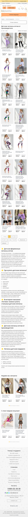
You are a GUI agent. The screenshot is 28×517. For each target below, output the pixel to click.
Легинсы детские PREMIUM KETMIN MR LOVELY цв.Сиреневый (6, 202)
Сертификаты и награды (14, 473)
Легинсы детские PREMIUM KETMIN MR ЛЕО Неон (7, 101)
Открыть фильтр (14, 22)
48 (3, 30)
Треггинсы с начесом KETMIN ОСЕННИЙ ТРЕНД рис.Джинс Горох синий (20, 227)
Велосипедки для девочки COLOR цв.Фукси (6, 431)
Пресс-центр (14, 476)
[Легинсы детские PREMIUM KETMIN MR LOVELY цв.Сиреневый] (7, 192)
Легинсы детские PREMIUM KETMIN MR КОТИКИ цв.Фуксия (20, 202)
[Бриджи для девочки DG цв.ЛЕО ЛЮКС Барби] (7, 167)
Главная (2, 19)
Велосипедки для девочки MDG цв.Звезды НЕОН (6, 396)
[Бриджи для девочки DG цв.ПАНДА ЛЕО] (21, 142)
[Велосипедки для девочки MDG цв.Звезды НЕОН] (7, 386)
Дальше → (4, 243)
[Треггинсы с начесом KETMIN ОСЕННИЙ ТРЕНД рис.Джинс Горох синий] (21, 217)
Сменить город (11, 7)
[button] (10, 405)
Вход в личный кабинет (14, 480)
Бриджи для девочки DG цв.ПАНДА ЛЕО (20, 152)
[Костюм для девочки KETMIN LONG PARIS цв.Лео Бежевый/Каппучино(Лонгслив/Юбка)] (21, 421)
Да (4, 7)
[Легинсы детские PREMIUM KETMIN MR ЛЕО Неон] (7, 91)
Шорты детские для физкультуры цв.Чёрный (6, 227)
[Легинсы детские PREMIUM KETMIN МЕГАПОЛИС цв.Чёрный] (21, 91)
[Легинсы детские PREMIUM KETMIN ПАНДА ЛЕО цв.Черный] (7, 142)
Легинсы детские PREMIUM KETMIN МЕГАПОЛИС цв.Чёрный (20, 101)
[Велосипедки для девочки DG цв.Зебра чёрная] (21, 66)
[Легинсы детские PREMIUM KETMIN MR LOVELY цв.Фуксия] (21, 167)
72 (4, 30)
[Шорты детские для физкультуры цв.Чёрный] (7, 217)
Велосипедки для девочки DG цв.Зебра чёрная (20, 76)
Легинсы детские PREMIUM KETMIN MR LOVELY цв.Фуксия (20, 177)
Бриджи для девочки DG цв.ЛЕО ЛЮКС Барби (7, 177)
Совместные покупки (14, 463)
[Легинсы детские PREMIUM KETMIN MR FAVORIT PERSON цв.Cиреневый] (21, 116)
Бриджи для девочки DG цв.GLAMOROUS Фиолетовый (6, 76)
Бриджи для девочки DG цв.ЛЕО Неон (6, 125)
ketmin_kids (15, 506)
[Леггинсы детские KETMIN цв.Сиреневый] (7, 41)
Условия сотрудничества (14, 455)
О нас (14, 469)
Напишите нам (14, 500)
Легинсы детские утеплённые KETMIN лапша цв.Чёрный (20, 50)
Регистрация (24, 3)
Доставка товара (14, 453)
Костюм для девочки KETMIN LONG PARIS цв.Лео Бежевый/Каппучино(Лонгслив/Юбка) (20, 432)
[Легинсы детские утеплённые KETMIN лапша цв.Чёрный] (21, 41)
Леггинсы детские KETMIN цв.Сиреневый (6, 50)
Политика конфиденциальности (14, 457)
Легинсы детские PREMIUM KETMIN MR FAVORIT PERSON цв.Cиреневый (20, 126)
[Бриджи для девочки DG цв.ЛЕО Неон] (7, 116)
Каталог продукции (14, 14)
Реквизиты (14, 471)
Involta (17, 515)
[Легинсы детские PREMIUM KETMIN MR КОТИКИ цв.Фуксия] (21, 192)
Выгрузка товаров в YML (14, 482)
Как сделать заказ (14, 461)
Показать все (22, 239)
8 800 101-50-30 (14, 488)
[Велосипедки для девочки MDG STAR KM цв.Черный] (21, 386)
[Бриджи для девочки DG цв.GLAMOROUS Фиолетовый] (7, 66)
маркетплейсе (23, 1)
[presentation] (1, 391)
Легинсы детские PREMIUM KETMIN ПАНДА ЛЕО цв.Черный (7, 152)
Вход (20, 3)
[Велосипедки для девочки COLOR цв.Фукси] (7, 421)
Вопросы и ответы (14, 459)
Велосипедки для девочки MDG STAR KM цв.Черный (20, 396)
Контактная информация (14, 478)
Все (6, 30)
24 (1, 30)
